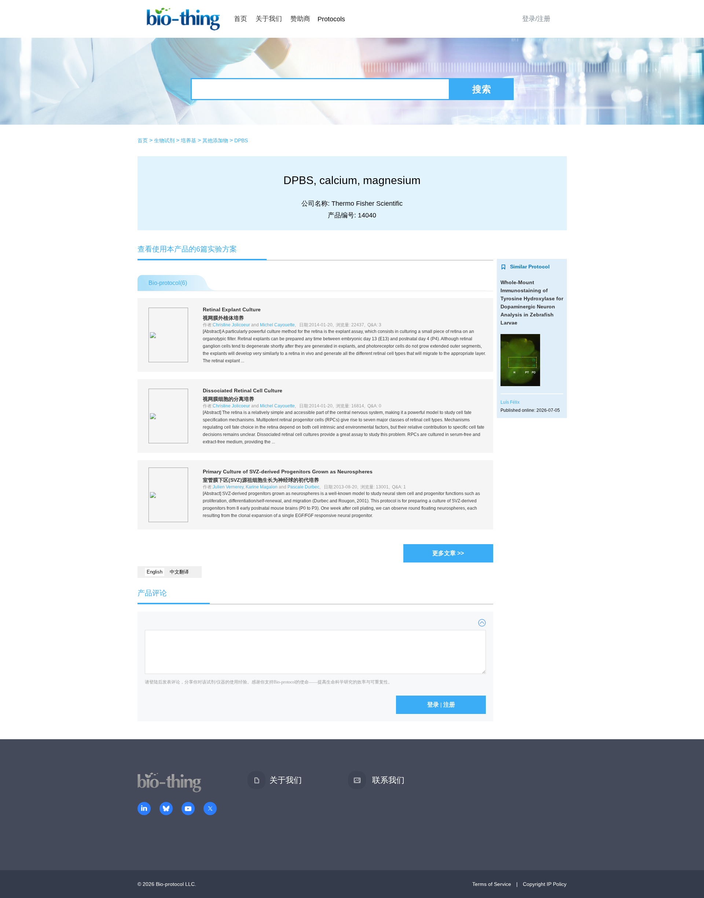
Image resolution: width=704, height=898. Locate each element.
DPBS (241, 140)
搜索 (481, 89)
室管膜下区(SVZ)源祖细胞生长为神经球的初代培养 (261, 480)
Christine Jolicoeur (231, 324)
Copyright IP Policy (544, 884)
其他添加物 (215, 140)
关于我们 (269, 18)
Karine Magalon (262, 487)
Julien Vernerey (228, 487)
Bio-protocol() (167, 283)
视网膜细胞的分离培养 (228, 399)
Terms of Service (491, 884)
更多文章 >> (448, 553)
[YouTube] (188, 809)
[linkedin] (144, 809)
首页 (240, 18)
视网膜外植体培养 (223, 318)
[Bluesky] (166, 809)
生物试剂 (164, 140)
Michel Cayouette (277, 324)
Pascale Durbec (303, 487)
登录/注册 (536, 18)
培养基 (188, 140)
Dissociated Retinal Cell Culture (242, 390)
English (154, 572)
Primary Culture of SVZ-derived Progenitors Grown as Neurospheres (288, 471)
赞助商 (300, 18)
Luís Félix (510, 402)
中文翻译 (179, 572)
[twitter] (210, 809)
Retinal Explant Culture (232, 309)
